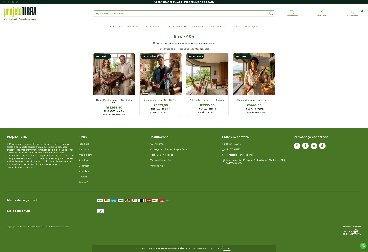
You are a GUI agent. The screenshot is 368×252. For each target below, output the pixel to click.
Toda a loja (116, 26)
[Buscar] (271, 13)
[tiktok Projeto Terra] (17, 2)
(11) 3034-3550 (233, 149)
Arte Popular (176, 26)
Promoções (251, 26)
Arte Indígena (154, 26)
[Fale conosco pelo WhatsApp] (363, 246)
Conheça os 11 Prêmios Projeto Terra (168, 149)
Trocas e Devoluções (160, 160)
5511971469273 (233, 144)
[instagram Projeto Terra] (4, 2)
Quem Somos (157, 144)
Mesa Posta (217, 26)
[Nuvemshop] (352, 227)
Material (235, 26)
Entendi (227, 248)
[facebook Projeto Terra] (8, 2)
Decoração (197, 26)
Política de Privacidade (161, 155)
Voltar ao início (157, 165)
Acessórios (133, 26)
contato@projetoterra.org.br (240, 155)
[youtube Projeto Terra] (13, 2)
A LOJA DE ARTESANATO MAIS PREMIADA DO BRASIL (184, 2)
